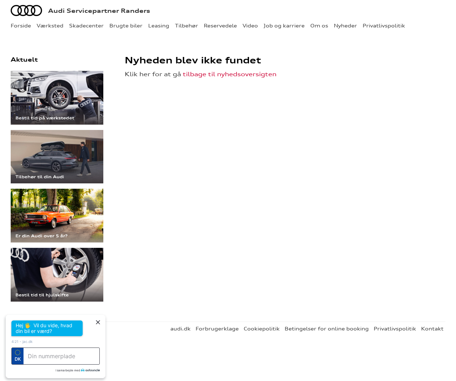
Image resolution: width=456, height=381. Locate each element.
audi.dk (180, 329)
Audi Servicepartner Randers (99, 10)
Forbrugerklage (217, 329)
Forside (21, 25)
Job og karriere (284, 25)
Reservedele (220, 25)
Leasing (158, 25)
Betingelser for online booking (327, 329)
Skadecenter (86, 25)
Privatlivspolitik (384, 25)
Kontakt (432, 329)
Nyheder (345, 25)
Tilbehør (186, 25)
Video (250, 25)
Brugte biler (125, 25)
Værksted (50, 25)
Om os (319, 25)
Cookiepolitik (262, 329)
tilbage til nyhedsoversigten (229, 74)
